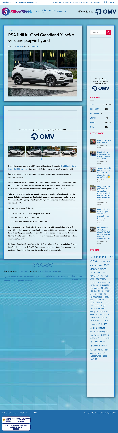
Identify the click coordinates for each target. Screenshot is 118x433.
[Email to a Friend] (43, 265)
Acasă (38, 11)
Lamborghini (97, 303)
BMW (101, 279)
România (95, 335)
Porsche (97, 320)
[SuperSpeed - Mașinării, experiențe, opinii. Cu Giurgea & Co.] (17, 11)
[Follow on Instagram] (106, 2)
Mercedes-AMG (98, 306)
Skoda (106, 338)
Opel (56, 271)
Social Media (44, 10)
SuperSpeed (34, 46)
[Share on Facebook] (35, 265)
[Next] (73, 154)
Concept (96, 282)
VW (94, 359)
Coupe (106, 282)
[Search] (65, 11)
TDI (100, 350)
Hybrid (52, 271)
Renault (102, 332)
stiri (60, 271)
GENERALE (94, 113)
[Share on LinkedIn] (51, 265)
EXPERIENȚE (95, 109)
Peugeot (105, 318)
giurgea (96, 297)
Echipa (60, 11)
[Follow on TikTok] (108, 2)
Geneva (95, 291)
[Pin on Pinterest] (47, 265)
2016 (98, 265)
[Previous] (12, 154)
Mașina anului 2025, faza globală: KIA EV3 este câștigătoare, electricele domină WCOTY (104, 233)
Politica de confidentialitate (16, 413)
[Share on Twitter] (39, 265)
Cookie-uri (29, 413)
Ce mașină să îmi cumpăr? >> (62, 2)
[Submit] (108, 32)
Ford (105, 288)
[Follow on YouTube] (113, 2)
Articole (52, 10)
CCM (114, 413)
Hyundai (99, 300)
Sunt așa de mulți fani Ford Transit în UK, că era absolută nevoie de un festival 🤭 (104, 172)
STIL (92, 127)
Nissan (95, 318)
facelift (104, 285)
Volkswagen (99, 356)
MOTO (93, 118)
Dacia (94, 285)
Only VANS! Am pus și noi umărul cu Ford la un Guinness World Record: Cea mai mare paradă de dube (103, 193)
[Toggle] (110, 104)
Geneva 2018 (100, 294)
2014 (102, 261)
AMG (100, 276)
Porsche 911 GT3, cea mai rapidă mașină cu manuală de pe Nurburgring (103, 213)
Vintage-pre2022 (14, 31)
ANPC (35, 413)
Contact (4, 413)
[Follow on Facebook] (104, 2)
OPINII (92, 122)
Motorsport (102, 315)
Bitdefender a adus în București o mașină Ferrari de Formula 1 (103, 155)
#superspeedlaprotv (43, 271)
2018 (103, 269)
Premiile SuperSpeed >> (80, 2)
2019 (95, 272)
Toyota (100, 353)
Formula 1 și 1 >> (95, 2)
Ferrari (95, 288)
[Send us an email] (111, 2)
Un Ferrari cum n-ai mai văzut (104, 141)
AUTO (92, 105)
